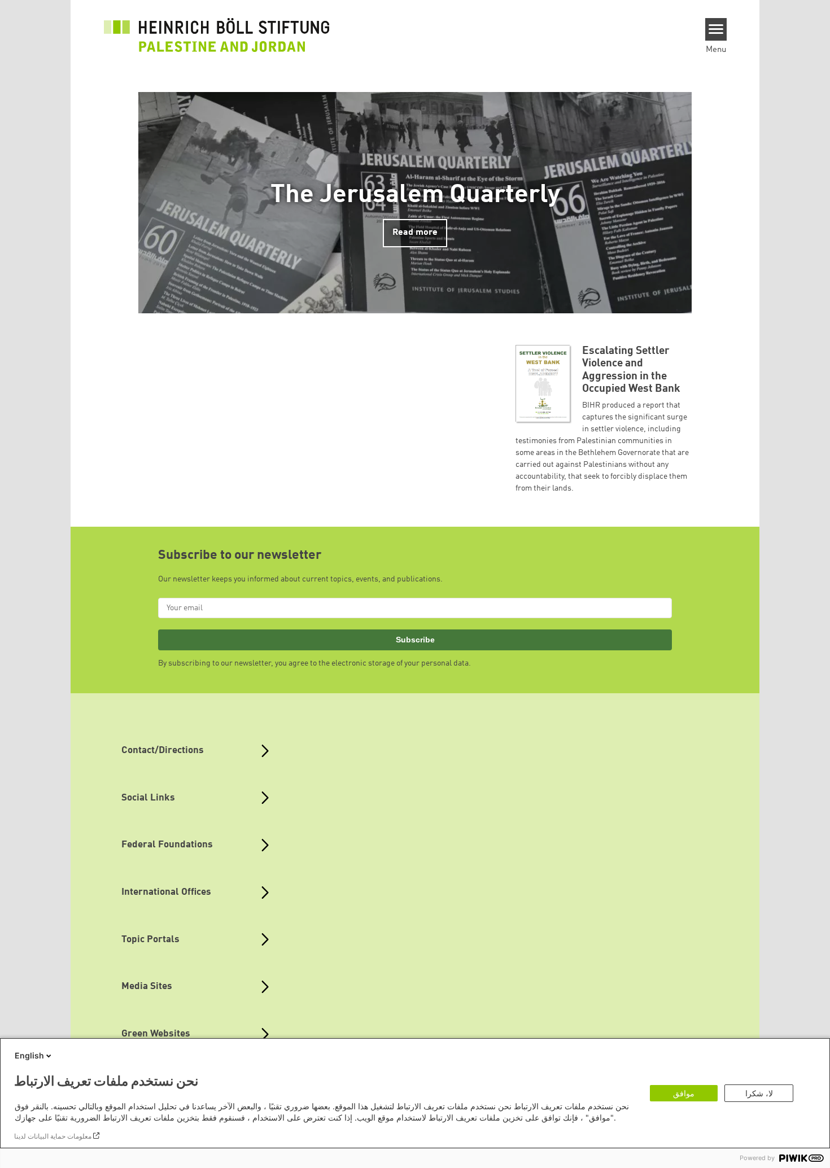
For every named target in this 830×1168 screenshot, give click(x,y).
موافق (683, 1093)
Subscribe (415, 639)
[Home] (217, 35)
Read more (415, 232)
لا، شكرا (759, 1093)
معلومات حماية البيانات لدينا (52, 1136)
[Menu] (716, 29)
